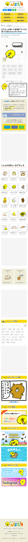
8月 (8, 65)
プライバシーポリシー (17, 531)
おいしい (14, 65)
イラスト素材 (5, 36)
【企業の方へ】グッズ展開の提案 (11, 533)
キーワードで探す (12, 321)
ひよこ (20, 65)
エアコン (11, 69)
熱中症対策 (12, 73)
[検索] (25, 325)
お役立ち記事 (14, 535)
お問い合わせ (20, 533)
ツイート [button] (7, 127)
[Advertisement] (14, 147)
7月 (4, 65)
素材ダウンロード (17, 115)
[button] (5, 10)
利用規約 (7, 101)
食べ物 (19, 73)
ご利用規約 (10, 531)
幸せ (20, 69)
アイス (4, 69)
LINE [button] (21, 127)
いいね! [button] (15, 127)
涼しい (4, 73)
